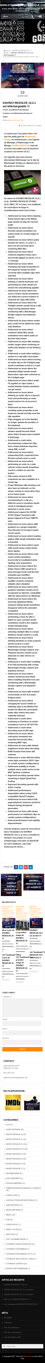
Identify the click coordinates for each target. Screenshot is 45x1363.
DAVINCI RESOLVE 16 (14, 1164)
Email (5, 1029)
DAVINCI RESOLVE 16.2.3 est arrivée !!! (19, 1294)
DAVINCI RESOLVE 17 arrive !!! (16, 1285)
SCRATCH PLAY (12, 1224)
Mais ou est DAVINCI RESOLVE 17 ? (18, 1299)
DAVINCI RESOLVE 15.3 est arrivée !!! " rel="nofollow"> (36, 912)
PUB (7, 1220)
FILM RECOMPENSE (14, 1183)
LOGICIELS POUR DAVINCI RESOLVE (20, 1200)
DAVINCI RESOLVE (20, 146)
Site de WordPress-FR (12, 1337)
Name (5, 1019)
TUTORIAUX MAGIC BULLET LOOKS (20, 1259)
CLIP (8, 1125)
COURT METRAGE (13, 1129)
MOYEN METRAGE (13, 1210)
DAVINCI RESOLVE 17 (14, 1168)
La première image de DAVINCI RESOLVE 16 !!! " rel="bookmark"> (24, 955)
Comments (7, 997)
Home (8, 50)
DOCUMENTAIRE (12, 1173)
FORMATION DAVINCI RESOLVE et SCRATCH (23, 1188)
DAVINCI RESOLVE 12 (14, 1144)
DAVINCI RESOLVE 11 (14, 1139)
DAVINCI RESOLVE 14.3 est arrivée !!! (34, 883)
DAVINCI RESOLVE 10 (14, 1134)
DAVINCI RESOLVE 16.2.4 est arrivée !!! (19, 1290)
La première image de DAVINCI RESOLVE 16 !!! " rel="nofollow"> (22, 913)
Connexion (8, 1322)
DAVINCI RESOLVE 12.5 (15, 1149)
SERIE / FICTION (12, 1229)
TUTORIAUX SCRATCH (15, 1264)
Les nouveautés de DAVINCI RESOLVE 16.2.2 (21, 1304)
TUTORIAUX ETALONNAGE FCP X (19, 1254)
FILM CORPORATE (13, 1178)
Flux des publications (12, 1327)
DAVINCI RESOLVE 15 (14, 1159)
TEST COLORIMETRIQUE (16, 1239)
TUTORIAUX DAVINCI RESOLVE (18, 1244)
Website (5, 1038)
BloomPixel (28, 1356)
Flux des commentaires (12, 1332)
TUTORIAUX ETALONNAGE (16, 1249)
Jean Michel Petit (17, 120)
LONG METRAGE (12, 1205)
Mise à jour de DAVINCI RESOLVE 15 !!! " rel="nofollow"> (8, 912)
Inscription (8, 1318)
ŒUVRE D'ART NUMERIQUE (17, 1268)
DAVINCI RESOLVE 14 (20, 50)
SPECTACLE (11, 1234)
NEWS (6, 53)
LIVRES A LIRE (11, 1195)
